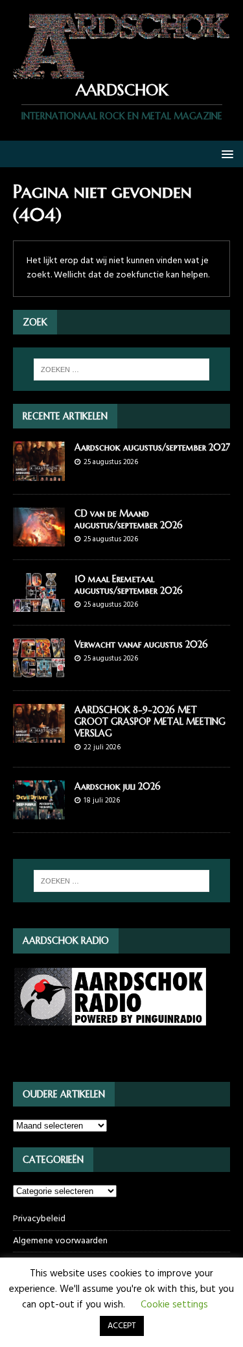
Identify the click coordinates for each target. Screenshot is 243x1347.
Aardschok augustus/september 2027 (152, 447)
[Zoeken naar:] (122, 369)
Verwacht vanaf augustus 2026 (141, 644)
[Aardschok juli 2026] (39, 811)
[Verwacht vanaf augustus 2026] (39, 669)
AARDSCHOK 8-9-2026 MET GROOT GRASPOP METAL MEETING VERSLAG (150, 721)
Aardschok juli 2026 (118, 786)
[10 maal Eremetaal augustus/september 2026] (39, 603)
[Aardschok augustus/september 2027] (39, 472)
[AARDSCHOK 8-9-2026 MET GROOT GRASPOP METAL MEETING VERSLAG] (39, 734)
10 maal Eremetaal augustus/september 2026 (129, 584)
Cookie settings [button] (174, 1305)
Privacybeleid (39, 1219)
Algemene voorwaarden (60, 1241)
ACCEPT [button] (122, 1326)
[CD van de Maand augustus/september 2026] (39, 538)
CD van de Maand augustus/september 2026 (129, 519)
